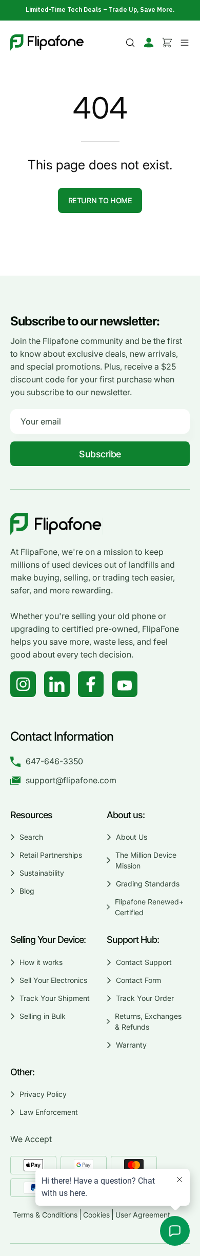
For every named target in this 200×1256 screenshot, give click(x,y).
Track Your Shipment (54, 998)
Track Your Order (145, 998)
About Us (131, 837)
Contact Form (138, 980)
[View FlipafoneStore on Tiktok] (57, 684)
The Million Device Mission (145, 860)
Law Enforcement (48, 1112)
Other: (22, 1072)
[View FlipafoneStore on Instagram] (23, 684)
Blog (26, 890)
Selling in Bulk (42, 1016)
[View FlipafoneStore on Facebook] (91, 684)
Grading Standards (147, 883)
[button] (130, 42)
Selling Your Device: (48, 939)
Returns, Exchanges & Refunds (147, 1021)
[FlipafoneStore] (47, 42)
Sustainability (41, 872)
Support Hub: (134, 939)
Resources (31, 814)
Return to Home (100, 200)
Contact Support (144, 962)
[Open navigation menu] (183, 42)
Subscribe (100, 454)
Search (31, 837)
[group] (100, 10)
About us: (126, 814)
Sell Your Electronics (53, 980)
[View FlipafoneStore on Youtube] (124, 684)
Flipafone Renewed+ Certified (148, 907)
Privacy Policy (43, 1094)
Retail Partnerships (50, 855)
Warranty (131, 1044)
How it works (41, 962)
